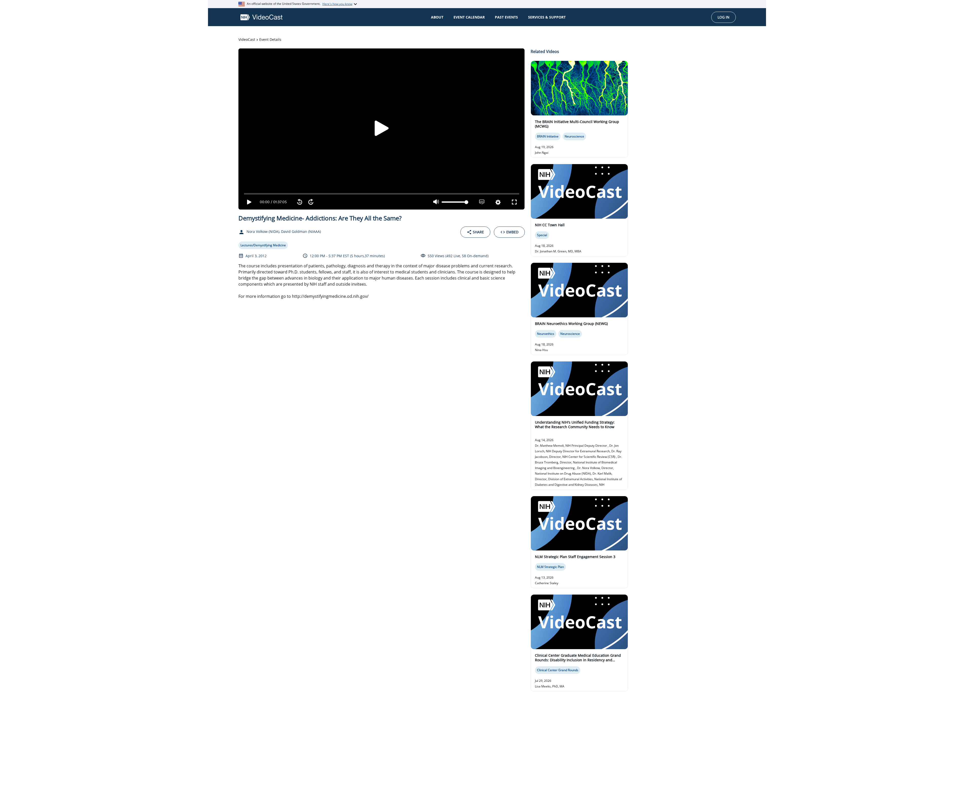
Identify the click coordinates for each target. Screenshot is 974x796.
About (437, 17)
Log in (723, 17)
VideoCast (246, 39)
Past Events (506, 17)
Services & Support (547, 17)
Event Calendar (469, 17)
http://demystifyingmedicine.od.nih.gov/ (330, 296)
